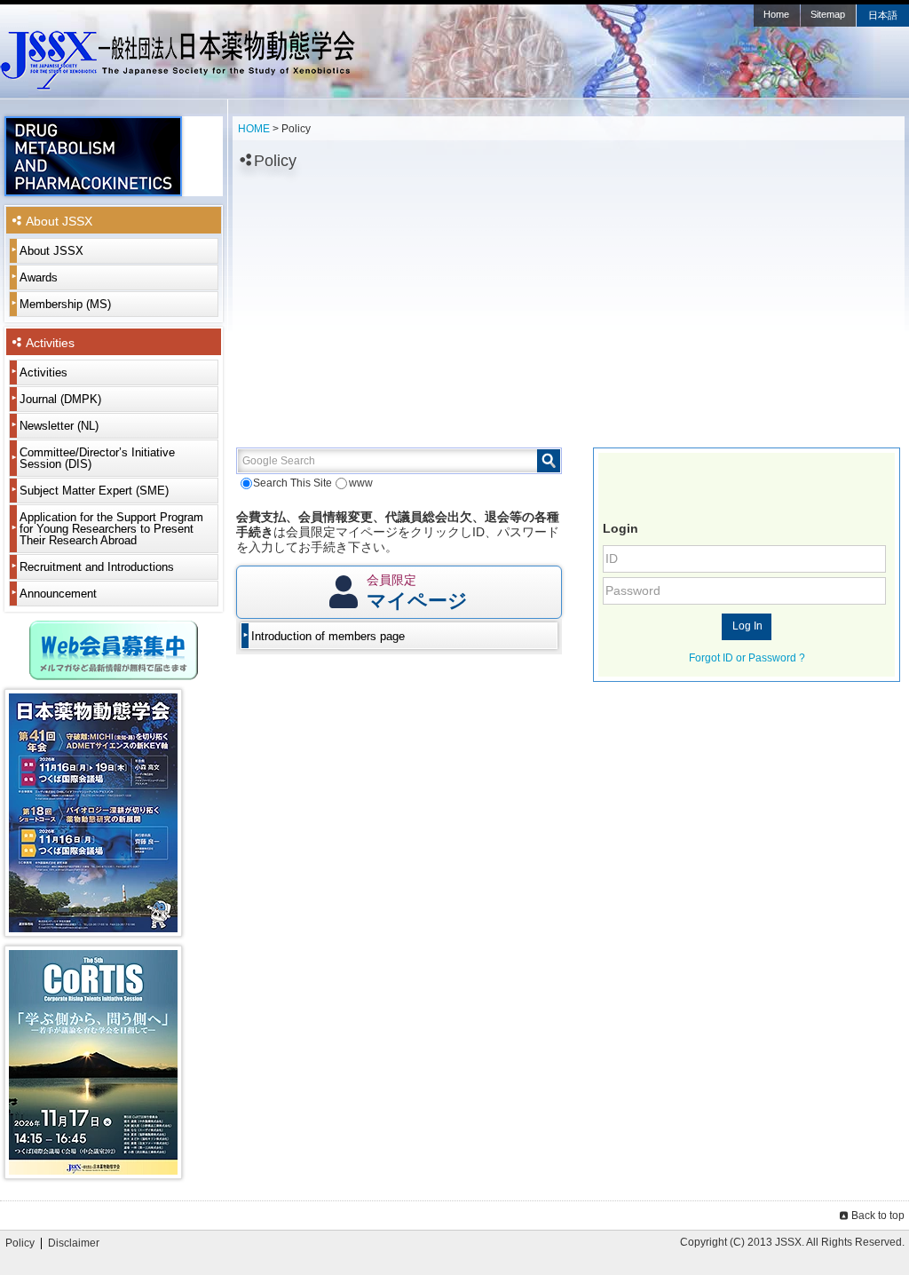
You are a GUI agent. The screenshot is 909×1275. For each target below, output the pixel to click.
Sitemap (827, 14)
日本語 (882, 15)
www (360, 483)
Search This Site (292, 483)
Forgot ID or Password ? (747, 658)
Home (776, 14)
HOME (254, 129)
